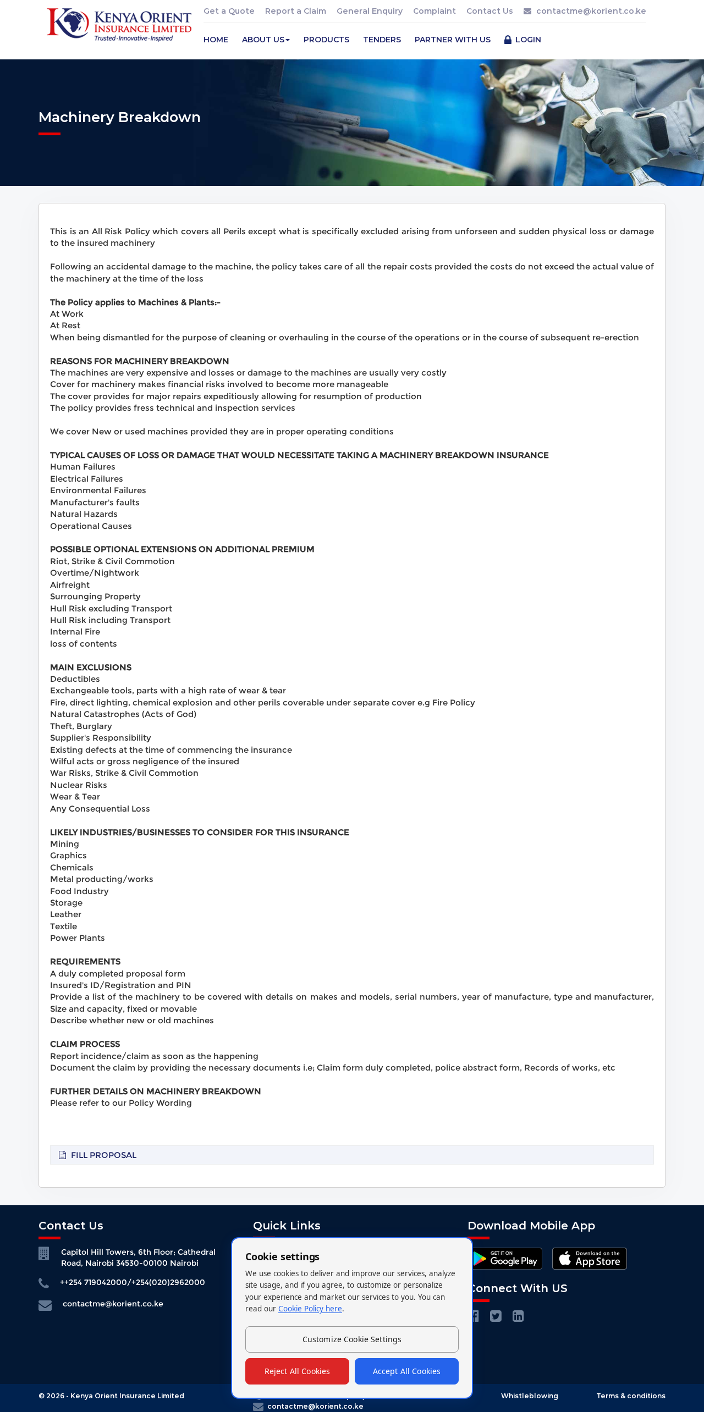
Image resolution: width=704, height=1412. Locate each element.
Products (326, 40)
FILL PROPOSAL (103, 1155)
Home (216, 40)
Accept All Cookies (407, 1371)
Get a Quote (229, 11)
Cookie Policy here (310, 1309)
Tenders (382, 40)
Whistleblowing (529, 1396)
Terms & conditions (631, 1396)
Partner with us (453, 40)
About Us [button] (263, 40)
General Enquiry (370, 11)
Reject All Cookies (298, 1371)
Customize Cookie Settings (352, 1339)
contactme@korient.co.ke (591, 11)
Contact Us (489, 11)
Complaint (434, 11)
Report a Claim (295, 11)
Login (527, 40)
